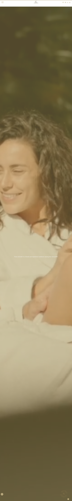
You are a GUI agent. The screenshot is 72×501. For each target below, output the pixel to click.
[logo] (36, 2)
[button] (2, 494)
